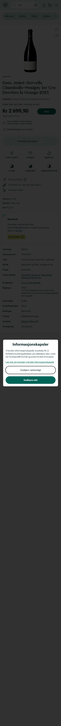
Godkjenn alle (31, 380)
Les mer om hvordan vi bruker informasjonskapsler (30, 362)
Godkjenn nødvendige (30, 370)
